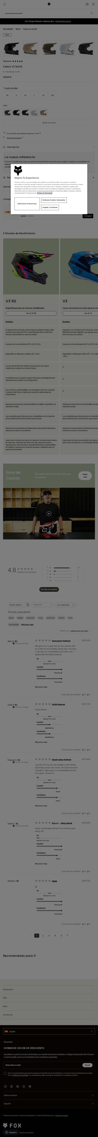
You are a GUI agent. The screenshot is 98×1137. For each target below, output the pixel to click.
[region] (49, 189)
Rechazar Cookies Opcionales (54, 200)
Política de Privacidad (45, 193)
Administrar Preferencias (27, 204)
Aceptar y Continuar (50, 207)
